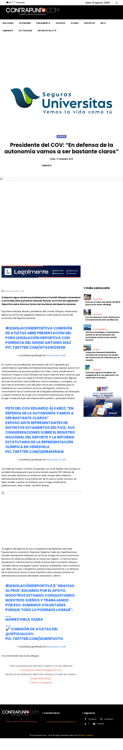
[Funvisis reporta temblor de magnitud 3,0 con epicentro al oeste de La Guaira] (87, 368)
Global (96, 349)
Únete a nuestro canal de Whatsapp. (21, 721)
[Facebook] (56, 166)
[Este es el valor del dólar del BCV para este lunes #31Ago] (87, 297)
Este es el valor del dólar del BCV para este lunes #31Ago (103, 303)
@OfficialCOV (19, 633)
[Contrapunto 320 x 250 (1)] (103, 419)
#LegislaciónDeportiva (29, 585)
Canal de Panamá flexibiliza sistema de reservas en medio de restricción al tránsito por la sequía (103, 356)
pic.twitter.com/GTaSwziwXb (35, 347)
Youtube (100, 723)
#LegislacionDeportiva (29, 328)
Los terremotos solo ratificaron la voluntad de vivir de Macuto (103, 318)
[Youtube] (94, 724)
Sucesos (97, 369)
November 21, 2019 (56, 355)
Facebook (92, 719)
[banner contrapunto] (41, 280)
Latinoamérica (100, 329)
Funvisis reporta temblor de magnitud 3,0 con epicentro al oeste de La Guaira (102, 375)
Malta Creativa (86, 735)
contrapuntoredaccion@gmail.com (41, 670)
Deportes (61, 136)
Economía (97, 299)
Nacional (97, 314)
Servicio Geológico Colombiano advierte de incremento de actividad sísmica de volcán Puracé (102, 336)
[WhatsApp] (77, 166)
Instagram (46, 682)
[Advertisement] (61, 57)
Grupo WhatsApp (41, 678)
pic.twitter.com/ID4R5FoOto (34, 638)
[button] (116, 2)
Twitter (34, 682)
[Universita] (61, 124)
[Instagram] (101, 719)
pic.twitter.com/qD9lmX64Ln (34, 451)
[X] (63, 166)
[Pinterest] (70, 166)
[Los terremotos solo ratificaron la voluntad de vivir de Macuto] (87, 312)
